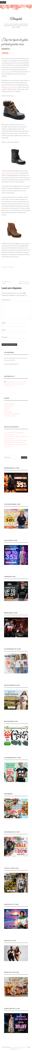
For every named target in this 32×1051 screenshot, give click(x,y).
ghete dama (5, 71)
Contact (6, 410)
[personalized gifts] (16, 996)
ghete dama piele (11, 87)
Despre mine (8, 412)
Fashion (11, 267)
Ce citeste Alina (8, 406)
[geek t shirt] (16, 928)
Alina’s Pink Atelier (9, 404)
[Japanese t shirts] (16, 892)
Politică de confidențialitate (12, 413)
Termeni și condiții (9, 415)
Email (4, 330)
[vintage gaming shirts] (16, 637)
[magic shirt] (16, 1032)
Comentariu (6, 300)
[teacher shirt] (16, 528)
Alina (12, 53)
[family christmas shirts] (16, 745)
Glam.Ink (19, 1049)
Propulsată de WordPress (19, 1047)
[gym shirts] (16, 492)
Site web (4, 337)
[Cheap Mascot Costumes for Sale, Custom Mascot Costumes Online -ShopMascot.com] (16, 386)
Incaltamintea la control (6, 282)
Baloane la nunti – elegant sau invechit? (23, 282)
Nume (4, 323)
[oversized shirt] (16, 709)
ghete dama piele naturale (10, 173)
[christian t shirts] (16, 856)
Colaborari (7, 408)
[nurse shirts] (16, 673)
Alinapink (16, 19)
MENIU (3, 2)
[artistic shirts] (16, 564)
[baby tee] (16, 600)
